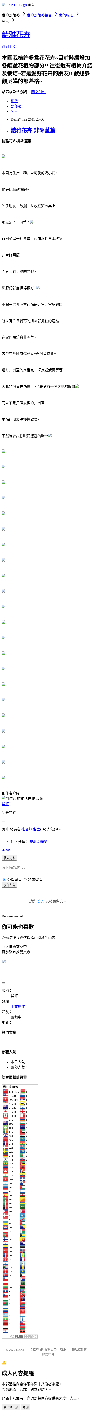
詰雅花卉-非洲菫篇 (33, 130)
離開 (26, 1407)
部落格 (16, 106)
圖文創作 (38, 92)
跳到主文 (9, 47)
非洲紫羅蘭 (38, 842)
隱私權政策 (79, 1349)
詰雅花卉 (16, 34)
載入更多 (9, 858)
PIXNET (21, 1349)
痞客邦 (26, 829)
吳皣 (5, 804)
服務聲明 (48, 1354)
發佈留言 (9, 885)
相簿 (14, 101)
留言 (36, 829)
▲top (6, 849)
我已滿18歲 (11, 1407)
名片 (14, 111)
